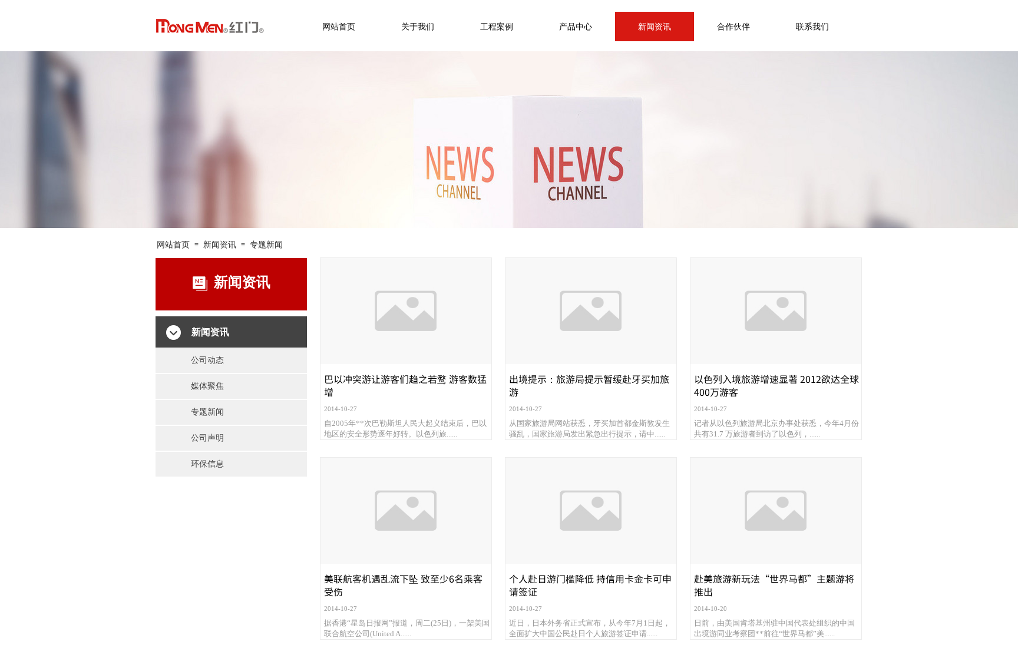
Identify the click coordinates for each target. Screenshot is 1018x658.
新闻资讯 (219, 244)
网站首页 (173, 244)
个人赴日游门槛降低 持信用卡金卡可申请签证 (590, 585)
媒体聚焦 (207, 386)
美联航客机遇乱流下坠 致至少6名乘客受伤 (403, 585)
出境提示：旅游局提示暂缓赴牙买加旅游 (589, 385)
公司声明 (207, 438)
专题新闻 (266, 244)
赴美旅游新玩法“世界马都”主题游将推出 (774, 585)
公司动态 (207, 360)
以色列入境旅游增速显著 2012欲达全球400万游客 (776, 385)
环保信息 (207, 463)
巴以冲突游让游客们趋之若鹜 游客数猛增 (405, 385)
